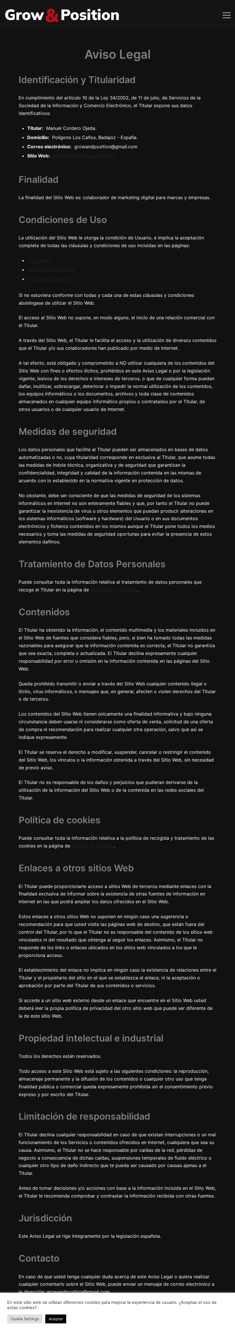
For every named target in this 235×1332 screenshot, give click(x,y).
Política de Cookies (48, 279)
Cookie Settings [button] (25, 1318)
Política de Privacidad (51, 269)
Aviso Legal (39, 260)
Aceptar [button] (56, 1318)
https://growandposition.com (84, 156)
